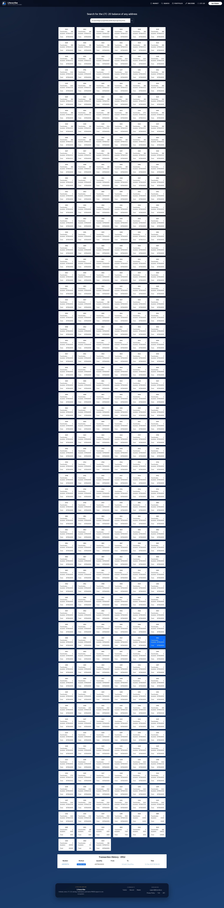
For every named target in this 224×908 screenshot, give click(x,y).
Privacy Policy (151, 893)
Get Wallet (215, 3)
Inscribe (191, 3)
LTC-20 (202, 3)
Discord (132, 890)
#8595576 (65, 864)
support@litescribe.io (156, 890)
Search (166, 3)
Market (155, 3)
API (164, 893)
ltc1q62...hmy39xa (128, 864)
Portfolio (178, 3)
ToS (159, 893)
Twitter (125, 890)
